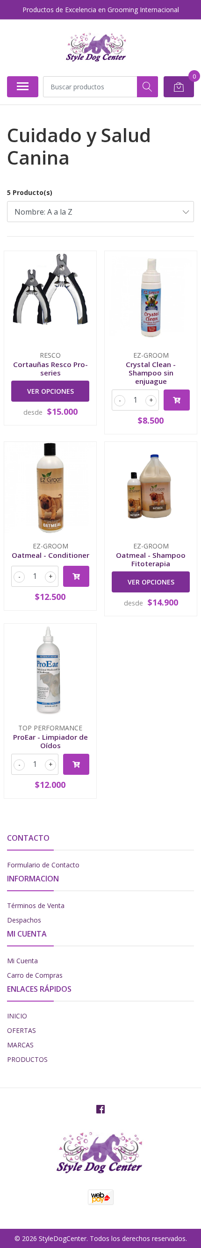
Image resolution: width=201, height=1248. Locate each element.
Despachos (24, 920)
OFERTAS (21, 1030)
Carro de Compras (35, 975)
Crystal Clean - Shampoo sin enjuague (151, 373)
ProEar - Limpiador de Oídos (50, 741)
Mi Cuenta (22, 960)
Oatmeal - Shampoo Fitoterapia (151, 559)
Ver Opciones (50, 391)
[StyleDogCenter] (96, 48)
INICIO (17, 1015)
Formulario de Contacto (43, 864)
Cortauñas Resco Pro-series (50, 368)
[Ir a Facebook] (100, 1109)
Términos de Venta (36, 905)
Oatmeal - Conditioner (50, 555)
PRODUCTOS (27, 1059)
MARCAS (20, 1044)
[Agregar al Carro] (177, 400)
